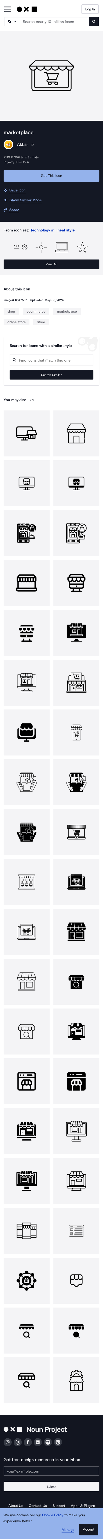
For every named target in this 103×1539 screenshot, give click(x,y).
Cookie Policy (52, 1515)
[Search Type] (12, 21)
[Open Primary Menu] (7, 9)
